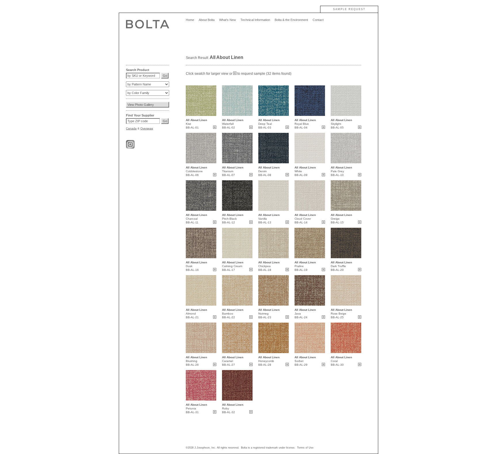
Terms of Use (305, 447)
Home (190, 20)
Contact (318, 20)
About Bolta (207, 20)
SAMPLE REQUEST (349, 9)
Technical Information (255, 20)
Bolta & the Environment (291, 20)
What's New (227, 20)
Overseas (146, 128)
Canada (131, 128)
